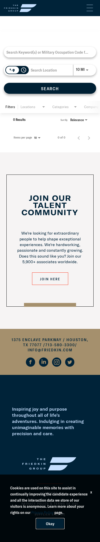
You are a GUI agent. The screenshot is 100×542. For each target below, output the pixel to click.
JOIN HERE (50, 279)
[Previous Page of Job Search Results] (79, 137)
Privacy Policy (42, 512)
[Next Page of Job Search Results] (89, 137)
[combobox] (47, 52)
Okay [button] (50, 523)
